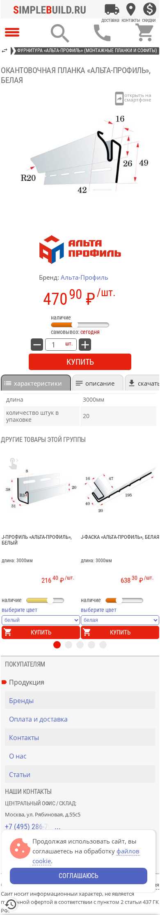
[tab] (36, 383)
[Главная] (51, 9)
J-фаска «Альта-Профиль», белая (120, 537)
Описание (99, 383)
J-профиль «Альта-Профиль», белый (37, 540)
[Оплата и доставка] (112, 9)
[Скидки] (149, 9)
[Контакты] (130, 9)
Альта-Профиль (84, 277)
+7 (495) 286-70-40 (33, 826)
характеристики (38, 383)
